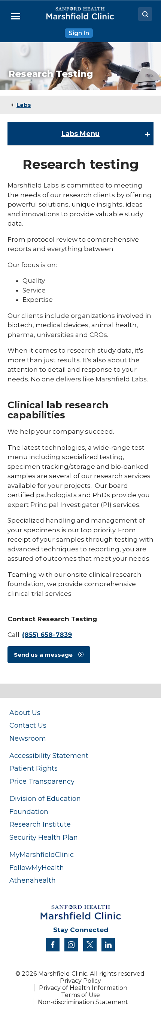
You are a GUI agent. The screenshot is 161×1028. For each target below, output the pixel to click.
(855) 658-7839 (47, 634)
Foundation (28, 811)
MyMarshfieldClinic (41, 854)
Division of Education (45, 798)
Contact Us (27, 725)
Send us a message (43, 654)
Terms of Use (80, 994)
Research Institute (40, 824)
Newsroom (27, 738)
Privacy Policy (80, 980)
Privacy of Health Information (83, 987)
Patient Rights (33, 768)
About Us (24, 712)
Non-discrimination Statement (83, 1002)
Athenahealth (32, 880)
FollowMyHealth (36, 867)
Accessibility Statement (48, 755)
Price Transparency (42, 781)
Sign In (79, 33)
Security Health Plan (43, 837)
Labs (23, 104)
